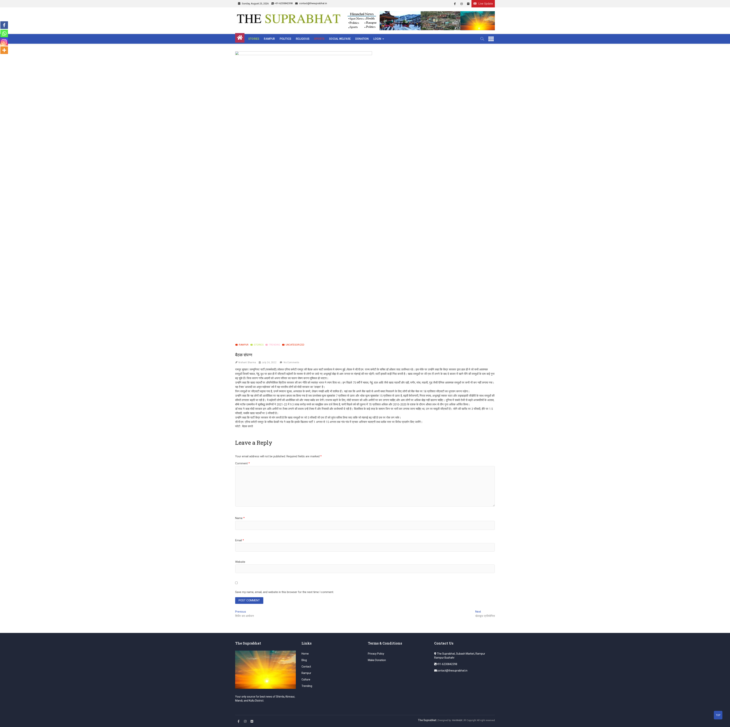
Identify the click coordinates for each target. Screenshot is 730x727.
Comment (242, 463)
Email (239, 540)
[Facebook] (4, 25)
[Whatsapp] (4, 33)
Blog (304, 660)
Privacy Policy (376, 653)
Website (240, 562)
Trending (274, 344)
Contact (306, 666)
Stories (253, 38)
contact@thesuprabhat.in (313, 3)
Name (240, 518)
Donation (362, 38)
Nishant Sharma (247, 362)
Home (305, 653)
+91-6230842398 (284, 3)
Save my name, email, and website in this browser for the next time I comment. (284, 592)
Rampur (269, 38)
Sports (319, 38)
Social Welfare (340, 38)
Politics (285, 38)
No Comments (291, 362)
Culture (306, 679)
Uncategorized (295, 344)
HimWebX (457, 720)
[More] (4, 50)
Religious (302, 38)
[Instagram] (4, 42)
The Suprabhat (427, 720)
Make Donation (377, 660)
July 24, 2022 (269, 362)
